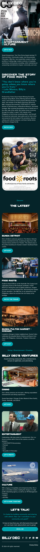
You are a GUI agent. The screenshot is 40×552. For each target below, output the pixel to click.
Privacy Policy (33, 545)
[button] (36, 3)
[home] (12, 3)
